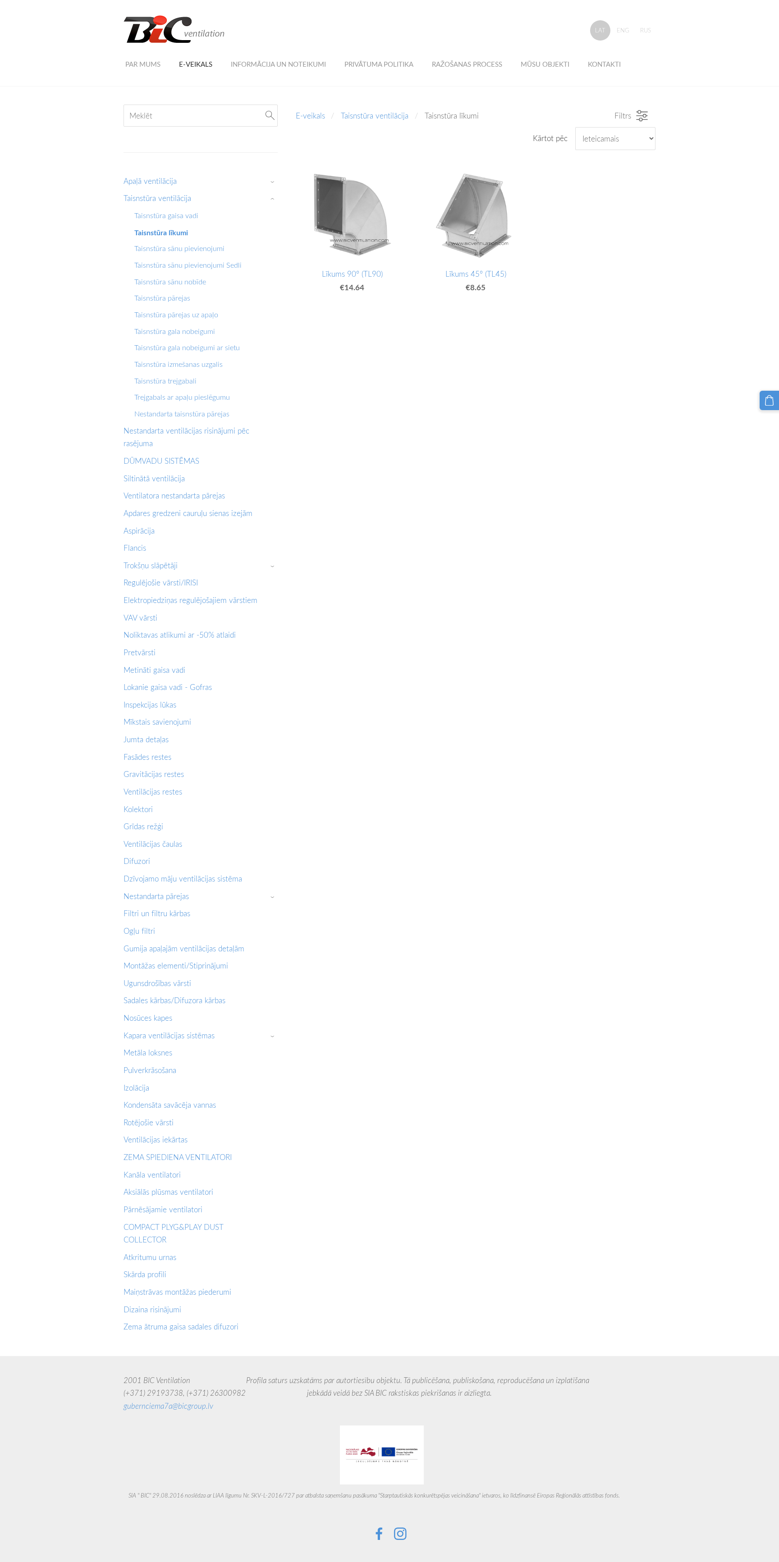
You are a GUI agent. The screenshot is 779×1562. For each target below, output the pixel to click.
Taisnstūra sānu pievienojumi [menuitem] (179, 248)
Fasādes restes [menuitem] (147, 757)
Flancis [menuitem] (135, 548)
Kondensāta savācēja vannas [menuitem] (170, 1105)
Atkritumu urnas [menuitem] (150, 1257)
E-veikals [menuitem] (195, 64)
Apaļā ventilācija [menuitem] (150, 181)
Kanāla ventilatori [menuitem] (152, 1174)
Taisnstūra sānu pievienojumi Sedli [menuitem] (188, 265)
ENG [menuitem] (623, 30)
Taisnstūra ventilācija (374, 115)
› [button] (273, 181)
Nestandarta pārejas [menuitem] (156, 896)
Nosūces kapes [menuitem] (148, 1018)
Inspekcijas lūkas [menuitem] (150, 704)
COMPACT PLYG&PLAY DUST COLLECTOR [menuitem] (173, 1233)
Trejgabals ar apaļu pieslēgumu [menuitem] (182, 397)
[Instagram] (400, 1533)
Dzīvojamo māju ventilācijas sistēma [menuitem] (183, 878)
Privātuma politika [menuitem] (378, 64)
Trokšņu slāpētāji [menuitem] (151, 565)
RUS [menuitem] (645, 30)
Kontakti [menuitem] (604, 64)
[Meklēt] (270, 115)
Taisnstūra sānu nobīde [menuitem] (170, 282)
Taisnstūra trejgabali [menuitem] (165, 381)
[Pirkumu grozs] (769, 400)
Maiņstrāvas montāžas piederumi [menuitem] (177, 1292)
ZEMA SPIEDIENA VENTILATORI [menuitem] (178, 1157)
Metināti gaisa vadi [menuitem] (154, 670)
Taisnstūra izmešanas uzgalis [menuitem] (178, 364)
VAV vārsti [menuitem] (140, 617)
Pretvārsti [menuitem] (140, 652)
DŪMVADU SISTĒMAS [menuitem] (161, 461)
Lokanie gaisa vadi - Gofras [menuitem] (168, 687)
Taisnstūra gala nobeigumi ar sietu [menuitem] (187, 347)
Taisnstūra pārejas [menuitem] (162, 298)
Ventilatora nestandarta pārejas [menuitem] (174, 495)
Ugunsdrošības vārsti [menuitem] (157, 983)
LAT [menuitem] (600, 30)
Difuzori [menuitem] (137, 861)
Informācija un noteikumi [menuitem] (278, 64)
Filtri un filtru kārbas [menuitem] (157, 913)
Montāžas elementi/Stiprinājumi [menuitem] (176, 965)
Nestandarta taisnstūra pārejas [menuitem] (181, 414)
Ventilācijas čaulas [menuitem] (153, 844)
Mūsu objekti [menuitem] (545, 64)
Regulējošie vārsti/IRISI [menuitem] (161, 582)
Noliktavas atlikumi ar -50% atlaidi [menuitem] (180, 635)
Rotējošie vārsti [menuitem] (149, 1122)
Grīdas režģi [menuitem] (143, 826)
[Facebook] (379, 1533)
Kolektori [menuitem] (138, 809)
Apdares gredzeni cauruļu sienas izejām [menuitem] (188, 513)
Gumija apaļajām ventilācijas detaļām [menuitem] (184, 948)
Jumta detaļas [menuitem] (146, 739)
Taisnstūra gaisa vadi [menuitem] (166, 215)
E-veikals (310, 115)
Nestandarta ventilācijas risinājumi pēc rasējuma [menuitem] (186, 437)
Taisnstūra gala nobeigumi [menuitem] (174, 331)
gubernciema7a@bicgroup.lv (168, 1406)
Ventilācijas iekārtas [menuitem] (156, 1139)
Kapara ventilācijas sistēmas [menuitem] (169, 1035)
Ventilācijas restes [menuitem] (153, 791)
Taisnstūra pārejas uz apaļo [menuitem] (176, 315)
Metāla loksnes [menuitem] (148, 1052)
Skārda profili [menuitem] (145, 1274)
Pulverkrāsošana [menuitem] (150, 1070)
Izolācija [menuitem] (136, 1087)
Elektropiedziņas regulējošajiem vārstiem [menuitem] (190, 600)
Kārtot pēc (550, 138)
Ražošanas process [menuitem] (467, 64)
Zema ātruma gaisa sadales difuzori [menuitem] (181, 1326)
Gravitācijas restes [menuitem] (154, 774)
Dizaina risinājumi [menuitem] (152, 1309)
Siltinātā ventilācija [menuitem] (154, 478)
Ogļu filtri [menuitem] (139, 931)
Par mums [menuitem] (142, 64)
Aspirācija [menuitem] (139, 530)
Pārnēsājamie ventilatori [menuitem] (163, 1209)
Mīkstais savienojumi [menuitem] (157, 722)
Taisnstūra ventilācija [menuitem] (157, 198)
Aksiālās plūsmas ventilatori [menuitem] (168, 1192)
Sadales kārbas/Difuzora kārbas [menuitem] (174, 1000)
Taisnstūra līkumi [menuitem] (161, 232)
